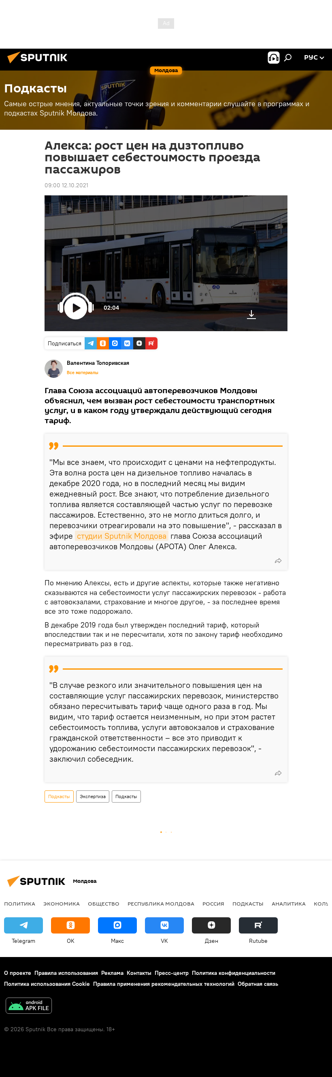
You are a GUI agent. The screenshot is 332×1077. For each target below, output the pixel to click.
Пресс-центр (172, 972)
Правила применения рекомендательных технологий (163, 983)
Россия (213, 903)
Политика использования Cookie (47, 983)
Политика (19, 903)
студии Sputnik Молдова (121, 536)
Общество (103, 903)
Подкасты (59, 796)
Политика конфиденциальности (233, 972)
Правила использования (66, 972)
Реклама (112, 972)
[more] (278, 560)
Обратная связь (258, 983)
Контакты (139, 972)
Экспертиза (93, 796)
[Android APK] (28, 1007)
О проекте (17, 972)
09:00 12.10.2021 (66, 185)
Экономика (61, 903)
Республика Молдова (161, 903)
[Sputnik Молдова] (39, 64)
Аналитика (289, 903)
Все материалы (82, 372)
